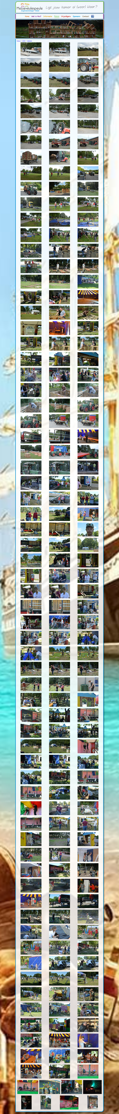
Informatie (47, 16)
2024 (23, 41)
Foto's (56, 16)
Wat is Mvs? (36, 16)
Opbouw (29, 41)
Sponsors (76, 16)
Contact (85, 16)
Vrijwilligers (66, 16)
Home (27, 16)
